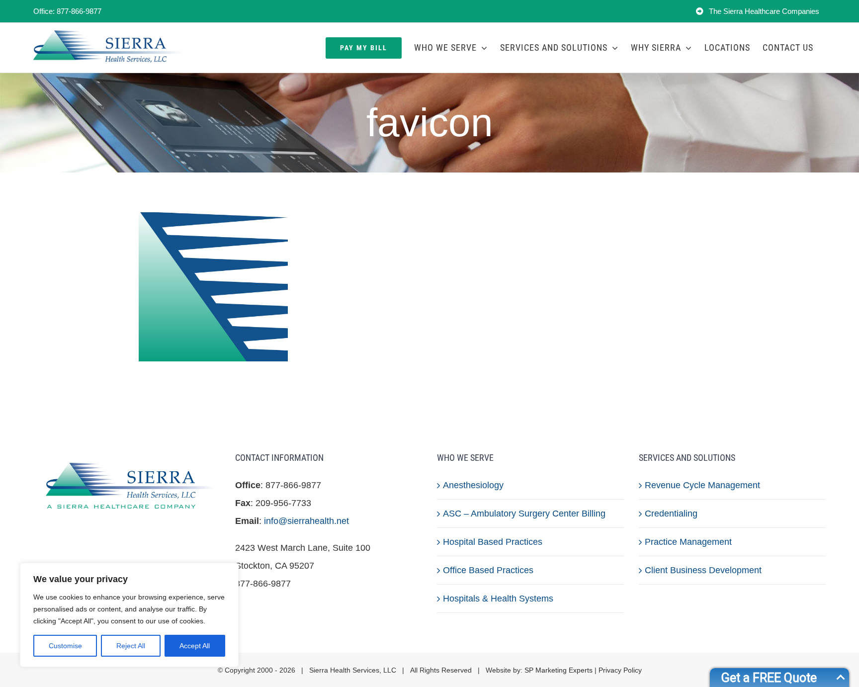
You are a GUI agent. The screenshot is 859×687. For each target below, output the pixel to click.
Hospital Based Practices (492, 542)
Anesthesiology (473, 485)
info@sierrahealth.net (306, 521)
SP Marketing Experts (558, 670)
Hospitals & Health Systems (498, 598)
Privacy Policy (620, 670)
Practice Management (688, 542)
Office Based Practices (488, 570)
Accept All (194, 646)
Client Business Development (703, 570)
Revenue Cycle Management (702, 485)
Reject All (130, 646)
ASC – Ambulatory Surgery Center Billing (524, 513)
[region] (129, 615)
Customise (65, 646)
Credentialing (671, 513)
